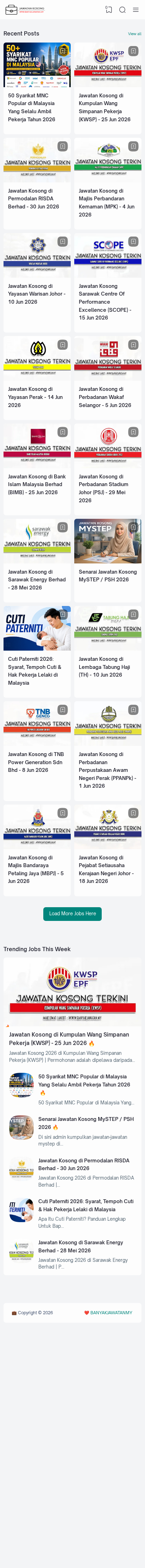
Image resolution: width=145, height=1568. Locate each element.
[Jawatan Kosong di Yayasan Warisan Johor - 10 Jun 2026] (37, 276)
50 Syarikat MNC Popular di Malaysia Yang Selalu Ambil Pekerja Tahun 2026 (84, 1080)
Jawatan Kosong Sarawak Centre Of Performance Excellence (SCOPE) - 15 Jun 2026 (105, 302)
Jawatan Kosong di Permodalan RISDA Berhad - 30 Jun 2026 (33, 198)
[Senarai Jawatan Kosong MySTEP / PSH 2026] (107, 561)
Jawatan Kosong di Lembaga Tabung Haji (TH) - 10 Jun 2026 (104, 667)
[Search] (122, 10)
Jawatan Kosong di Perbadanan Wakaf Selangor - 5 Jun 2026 (105, 397)
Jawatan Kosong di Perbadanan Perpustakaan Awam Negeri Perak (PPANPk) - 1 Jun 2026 (107, 770)
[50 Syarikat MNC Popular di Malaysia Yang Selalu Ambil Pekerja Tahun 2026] (37, 85)
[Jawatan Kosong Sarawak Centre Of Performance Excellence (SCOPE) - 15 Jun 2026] (107, 276)
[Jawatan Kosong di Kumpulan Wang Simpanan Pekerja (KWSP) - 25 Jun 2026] (107, 85)
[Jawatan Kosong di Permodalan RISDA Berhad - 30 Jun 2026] (37, 180)
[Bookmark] (62, 51)
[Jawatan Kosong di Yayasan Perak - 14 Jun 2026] (37, 379)
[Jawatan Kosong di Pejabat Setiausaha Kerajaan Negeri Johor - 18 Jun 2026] (107, 847)
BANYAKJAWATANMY (111, 1312)
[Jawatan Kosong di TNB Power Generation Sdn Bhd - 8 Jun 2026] (37, 744)
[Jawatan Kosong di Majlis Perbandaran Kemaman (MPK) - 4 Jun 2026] (107, 180)
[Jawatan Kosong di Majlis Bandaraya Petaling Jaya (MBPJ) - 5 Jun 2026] (37, 847)
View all (134, 34)
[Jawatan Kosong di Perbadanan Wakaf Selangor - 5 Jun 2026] (107, 379)
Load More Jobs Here (72, 913)
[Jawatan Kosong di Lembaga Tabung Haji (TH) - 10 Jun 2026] (107, 649)
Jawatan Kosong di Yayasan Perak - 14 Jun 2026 (35, 397)
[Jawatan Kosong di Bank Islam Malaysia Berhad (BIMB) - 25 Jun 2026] (37, 466)
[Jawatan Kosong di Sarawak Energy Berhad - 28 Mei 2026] (37, 561)
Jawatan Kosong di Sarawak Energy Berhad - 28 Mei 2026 (37, 580)
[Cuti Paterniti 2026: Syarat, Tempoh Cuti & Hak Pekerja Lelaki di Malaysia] (37, 649)
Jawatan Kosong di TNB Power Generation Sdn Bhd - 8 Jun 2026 (36, 762)
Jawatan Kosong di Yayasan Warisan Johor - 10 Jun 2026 (36, 294)
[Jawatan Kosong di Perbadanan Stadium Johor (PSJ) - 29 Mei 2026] (107, 466)
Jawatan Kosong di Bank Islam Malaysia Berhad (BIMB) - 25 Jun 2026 (37, 484)
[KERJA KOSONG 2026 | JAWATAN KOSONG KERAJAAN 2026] (25, 10)
